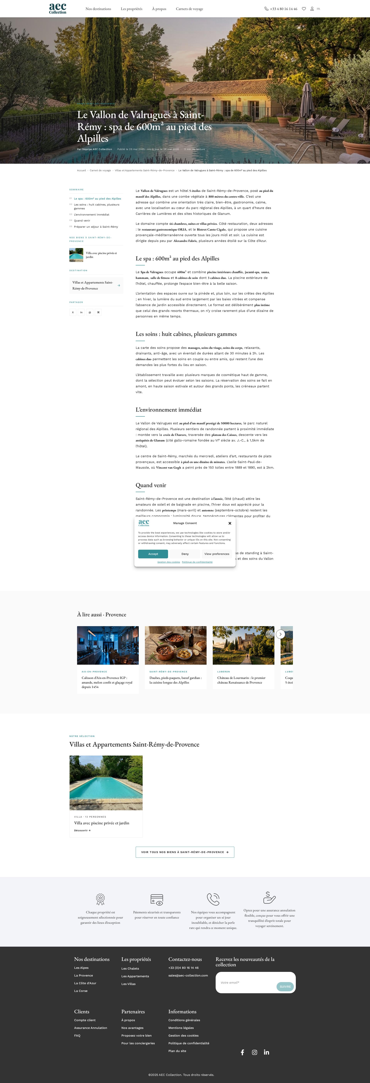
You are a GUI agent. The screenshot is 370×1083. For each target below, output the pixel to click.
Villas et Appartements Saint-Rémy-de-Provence (145, 170)
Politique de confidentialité (197, 562)
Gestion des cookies (168, 562)
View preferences (216, 554)
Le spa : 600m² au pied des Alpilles (97, 198)
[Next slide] (280, 634)
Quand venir (82, 220)
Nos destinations (98, 8)
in (81, 312)
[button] (230, 523)
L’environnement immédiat (91, 214)
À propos (159, 8)
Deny (185, 554)
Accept (153, 554)
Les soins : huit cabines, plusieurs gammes (96, 206)
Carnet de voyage (100, 170)
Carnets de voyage (189, 8)
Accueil (81, 170)
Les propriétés (131, 8)
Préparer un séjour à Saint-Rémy (96, 226)
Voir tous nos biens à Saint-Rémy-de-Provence (185, 852)
